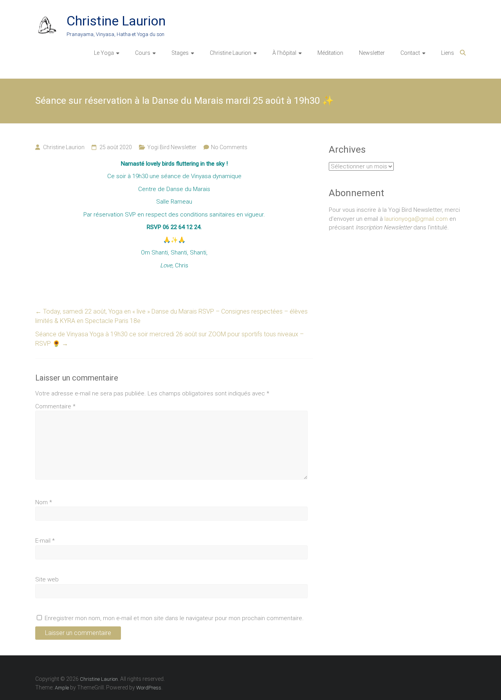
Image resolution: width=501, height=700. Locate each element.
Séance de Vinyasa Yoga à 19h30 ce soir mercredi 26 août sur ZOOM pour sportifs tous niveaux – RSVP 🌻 (169, 338)
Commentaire (55, 406)
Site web (47, 579)
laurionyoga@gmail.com (416, 218)
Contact (410, 53)
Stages (180, 53)
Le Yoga (104, 53)
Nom (43, 502)
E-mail (45, 540)
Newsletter (372, 53)
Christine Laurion (116, 21)
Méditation (330, 53)
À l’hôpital (284, 53)
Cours (142, 53)
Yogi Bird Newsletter (171, 147)
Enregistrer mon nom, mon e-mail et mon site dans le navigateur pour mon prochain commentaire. (174, 618)
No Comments (229, 147)
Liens (447, 53)
